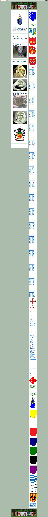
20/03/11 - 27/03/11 (31, 113)
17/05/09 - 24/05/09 (31, 200)
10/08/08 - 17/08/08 (31, 243)
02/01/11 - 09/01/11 (31, 125)
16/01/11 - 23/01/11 (31, 123)
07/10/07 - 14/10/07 (31, 291)
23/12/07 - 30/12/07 (31, 279)
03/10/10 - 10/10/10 (31, 139)
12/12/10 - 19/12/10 (31, 128)
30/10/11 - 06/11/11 (31, 90)
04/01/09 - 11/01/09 (31, 221)
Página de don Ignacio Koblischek (32, 365)
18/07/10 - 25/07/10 (31, 151)
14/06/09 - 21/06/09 (31, 196)
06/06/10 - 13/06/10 (31, 157)
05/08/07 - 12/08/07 (31, 296)
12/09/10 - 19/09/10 (31, 142)
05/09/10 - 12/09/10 (31, 143)
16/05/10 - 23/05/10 (31, 160)
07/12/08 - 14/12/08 (31, 225)
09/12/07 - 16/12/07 (31, 281)
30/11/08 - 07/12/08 (31, 226)
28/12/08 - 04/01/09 (31, 222)
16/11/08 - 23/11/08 (31, 228)
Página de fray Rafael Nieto (33, 369)
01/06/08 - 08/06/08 (31, 254)
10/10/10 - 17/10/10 (31, 138)
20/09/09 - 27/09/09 (31, 184)
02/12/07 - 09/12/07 (31, 282)
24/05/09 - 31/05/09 (31, 199)
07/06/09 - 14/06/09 (31, 197)
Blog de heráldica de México (33, 342)
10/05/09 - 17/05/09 (31, 201)
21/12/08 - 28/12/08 (31, 223)
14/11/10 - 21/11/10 (31, 132)
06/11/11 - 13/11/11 (31, 89)
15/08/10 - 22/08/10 (31, 146)
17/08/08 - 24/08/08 (31, 242)
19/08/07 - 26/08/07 (31, 294)
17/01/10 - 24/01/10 (31, 167)
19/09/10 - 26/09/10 (31, 141)
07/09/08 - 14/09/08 (31, 239)
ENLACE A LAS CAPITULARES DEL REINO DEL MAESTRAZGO (32, 505)
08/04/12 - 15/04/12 (31, 72)
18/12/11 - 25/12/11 (31, 83)
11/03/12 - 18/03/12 (31, 76)
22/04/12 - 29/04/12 (31, 70)
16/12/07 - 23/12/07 (31, 280)
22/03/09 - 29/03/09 (31, 209)
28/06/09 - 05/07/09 (31, 194)
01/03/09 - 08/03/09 (31, 212)
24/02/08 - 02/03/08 (31, 269)
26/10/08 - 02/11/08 (31, 231)
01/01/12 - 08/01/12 (31, 81)
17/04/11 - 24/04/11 (31, 109)
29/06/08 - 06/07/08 (31, 250)
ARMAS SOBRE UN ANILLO (18, 62)
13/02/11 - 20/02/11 (31, 118)
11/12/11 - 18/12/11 (31, 84)
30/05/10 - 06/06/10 (31, 158)
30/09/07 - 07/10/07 (31, 292)
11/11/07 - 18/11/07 (31, 285)
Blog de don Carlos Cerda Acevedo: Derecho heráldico (33, 311)
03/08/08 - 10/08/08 (31, 244)
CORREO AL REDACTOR (33, 22)
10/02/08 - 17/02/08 (31, 271)
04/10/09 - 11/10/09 (31, 182)
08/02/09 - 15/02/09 (31, 215)
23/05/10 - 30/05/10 (31, 159)
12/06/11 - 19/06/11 (31, 100)
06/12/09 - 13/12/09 (31, 172)
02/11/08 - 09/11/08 (31, 230)
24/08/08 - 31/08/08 (31, 241)
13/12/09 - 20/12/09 (31, 171)
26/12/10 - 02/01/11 (31, 126)
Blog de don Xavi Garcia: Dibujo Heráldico (33, 335)
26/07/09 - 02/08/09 (31, 193)
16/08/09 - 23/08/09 (31, 189)
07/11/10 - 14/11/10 (31, 133)
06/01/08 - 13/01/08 (31, 277)
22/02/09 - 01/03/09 (31, 213)
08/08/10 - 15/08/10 (31, 147)
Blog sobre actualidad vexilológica (32, 353)
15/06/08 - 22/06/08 (31, 252)
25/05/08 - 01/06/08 (31, 255)
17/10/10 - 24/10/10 (31, 137)
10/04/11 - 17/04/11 (31, 110)
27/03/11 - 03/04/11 (31, 112)
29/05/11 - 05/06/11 (31, 102)
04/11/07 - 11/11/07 (31, 286)
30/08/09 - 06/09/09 (31, 187)
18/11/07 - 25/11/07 (31, 284)
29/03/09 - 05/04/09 (31, 208)
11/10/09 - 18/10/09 (31, 181)
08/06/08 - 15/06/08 (31, 253)
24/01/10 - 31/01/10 (31, 166)
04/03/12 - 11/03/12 (31, 77)
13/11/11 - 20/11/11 (31, 88)
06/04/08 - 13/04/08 (31, 263)
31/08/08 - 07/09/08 (31, 240)
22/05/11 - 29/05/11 (31, 103)
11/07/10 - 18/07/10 (31, 152)
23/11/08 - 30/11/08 (31, 227)
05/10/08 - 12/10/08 (31, 235)
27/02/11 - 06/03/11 (31, 116)
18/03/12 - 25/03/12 (31, 75)
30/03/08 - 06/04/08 (31, 264)
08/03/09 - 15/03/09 (31, 211)
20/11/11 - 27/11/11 (31, 87)
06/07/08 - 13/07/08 (31, 249)
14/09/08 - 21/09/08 (31, 238)
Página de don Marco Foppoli (33, 368)
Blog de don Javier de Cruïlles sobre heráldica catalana (32, 321)
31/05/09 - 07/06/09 (31, 198)
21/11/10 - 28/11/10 (31, 131)
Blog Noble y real (32, 351)
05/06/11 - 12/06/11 (31, 101)
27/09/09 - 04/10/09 (31, 183)
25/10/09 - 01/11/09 (31, 179)
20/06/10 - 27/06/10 (31, 155)
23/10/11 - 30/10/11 (31, 91)
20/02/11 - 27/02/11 (31, 117)
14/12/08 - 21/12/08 (31, 224)
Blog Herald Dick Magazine (33, 350)
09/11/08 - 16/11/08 (31, 229)
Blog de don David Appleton (33, 316)
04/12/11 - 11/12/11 (31, 85)
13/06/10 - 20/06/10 (31, 156)
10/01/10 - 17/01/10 (31, 168)
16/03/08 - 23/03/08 (31, 266)
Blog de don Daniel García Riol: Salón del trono (33, 315)
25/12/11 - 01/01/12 (31, 82)
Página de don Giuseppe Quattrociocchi (32, 363)
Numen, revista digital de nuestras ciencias (33, 358)
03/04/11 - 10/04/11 (31, 111)
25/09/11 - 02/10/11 (31, 96)
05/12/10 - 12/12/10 (31, 129)
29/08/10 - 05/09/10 (31, 144)
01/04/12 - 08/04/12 (31, 73)
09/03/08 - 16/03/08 (31, 267)
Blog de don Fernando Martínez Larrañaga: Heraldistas (32, 318)
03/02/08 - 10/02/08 (31, 272)
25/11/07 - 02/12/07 (31, 283)
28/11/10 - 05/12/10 (31, 130)
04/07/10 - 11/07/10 (31, 153)
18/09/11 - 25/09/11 (31, 97)
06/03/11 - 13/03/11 (31, 115)
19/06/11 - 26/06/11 (31, 99)
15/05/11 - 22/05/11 (31, 104)
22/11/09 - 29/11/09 (31, 174)
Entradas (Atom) (17, 146)
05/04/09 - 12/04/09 (31, 207)
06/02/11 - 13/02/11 (31, 119)
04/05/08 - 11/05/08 (31, 258)
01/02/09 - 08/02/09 (31, 216)
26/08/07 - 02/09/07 (31, 293)
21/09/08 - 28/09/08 (31, 237)
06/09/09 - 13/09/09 (31, 186)
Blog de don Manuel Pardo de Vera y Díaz (33, 329)
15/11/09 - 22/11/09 (31, 175)
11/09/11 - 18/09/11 (31, 98)
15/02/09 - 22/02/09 (31, 214)
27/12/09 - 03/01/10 (31, 169)
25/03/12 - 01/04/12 (31, 74)
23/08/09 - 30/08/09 (31, 188)
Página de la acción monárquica (32, 371)
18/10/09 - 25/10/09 (31, 180)
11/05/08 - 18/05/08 (31, 257)
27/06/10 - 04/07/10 (31, 154)
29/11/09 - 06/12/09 (31, 173)
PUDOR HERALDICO (17, 36)
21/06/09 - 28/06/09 (31, 195)
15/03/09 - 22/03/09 (31, 210)
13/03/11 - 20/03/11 (31, 114)
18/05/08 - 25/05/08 (31, 256)
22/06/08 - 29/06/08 (31, 251)
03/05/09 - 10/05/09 (31, 202)
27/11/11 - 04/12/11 (31, 86)
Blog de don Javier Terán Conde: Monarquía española (33, 324)
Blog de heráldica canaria (33, 337)
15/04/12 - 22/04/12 (31, 71)
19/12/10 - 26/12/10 (31, 127)
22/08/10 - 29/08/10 (31, 145)
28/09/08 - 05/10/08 (31, 236)
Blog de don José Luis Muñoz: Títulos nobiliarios (33, 325)
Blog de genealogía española (33, 336)
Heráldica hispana (32, 356)
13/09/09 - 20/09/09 (31, 185)
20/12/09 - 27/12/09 (31, 170)
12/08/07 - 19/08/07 (31, 295)
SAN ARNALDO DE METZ (17, 12)
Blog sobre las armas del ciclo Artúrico (32, 355)
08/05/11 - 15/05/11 (31, 105)
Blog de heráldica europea (33, 343)
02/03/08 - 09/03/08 (31, 268)
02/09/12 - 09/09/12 (31, 69)
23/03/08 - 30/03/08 (31, 265)
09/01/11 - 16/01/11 (31, 124)
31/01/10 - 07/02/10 (31, 165)
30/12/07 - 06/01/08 (31, 278)
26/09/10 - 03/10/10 (31, 140)
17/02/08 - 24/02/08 (31, 270)
